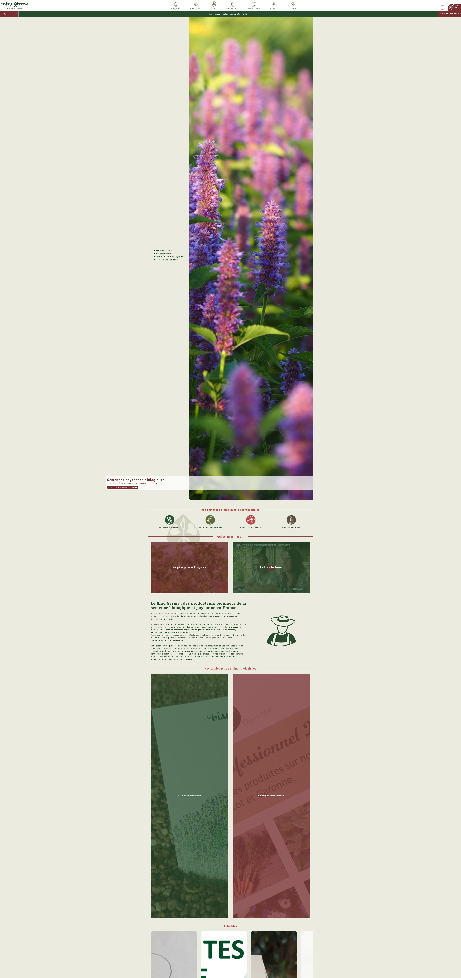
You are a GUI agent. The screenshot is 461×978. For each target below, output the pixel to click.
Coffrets (294, 8)
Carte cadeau (7, 14)
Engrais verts (232, 8)
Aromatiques (196, 8)
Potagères (175, 8)
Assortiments (254, 8)
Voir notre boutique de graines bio (123, 487)
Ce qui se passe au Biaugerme (189, 567)
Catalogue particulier (189, 795)
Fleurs (214, 8)
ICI (246, 14)
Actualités (230, 926)
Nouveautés (275, 8)
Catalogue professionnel (271, 795)
